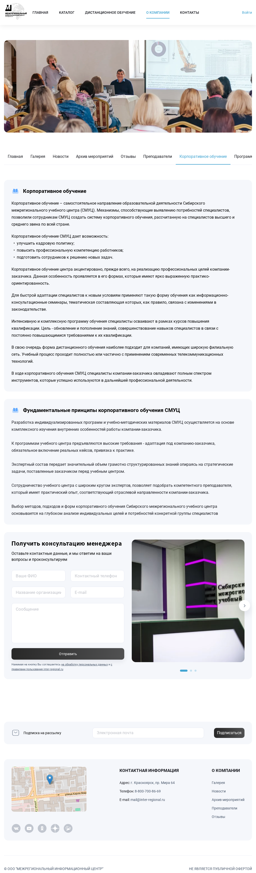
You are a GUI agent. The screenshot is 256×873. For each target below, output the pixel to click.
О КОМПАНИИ (158, 13)
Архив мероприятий (94, 156)
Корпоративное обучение (203, 156)
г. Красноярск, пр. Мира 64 (153, 783)
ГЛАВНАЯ (40, 13)
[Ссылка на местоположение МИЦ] (49, 789)
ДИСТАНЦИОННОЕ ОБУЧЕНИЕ (110, 13)
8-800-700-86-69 (148, 791)
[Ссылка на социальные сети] (16, 828)
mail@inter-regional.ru (147, 800)
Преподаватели (157, 156)
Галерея (37, 156)
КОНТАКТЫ (189, 13)
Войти (247, 13)
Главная (15, 156)
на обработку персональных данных (84, 664)
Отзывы (128, 156)
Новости (60, 156)
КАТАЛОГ (66, 13)
